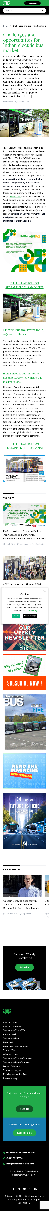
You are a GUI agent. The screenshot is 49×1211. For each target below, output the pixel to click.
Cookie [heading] (24, 594)
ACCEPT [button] (16, 616)
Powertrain (8, 1042)
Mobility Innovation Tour (15, 1074)
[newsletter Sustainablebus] (24, 633)
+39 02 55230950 (13, 1158)
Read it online (24, 1132)
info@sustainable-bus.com (19, 1163)
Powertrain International (15, 1046)
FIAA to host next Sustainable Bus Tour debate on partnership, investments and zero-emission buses (24, 535)
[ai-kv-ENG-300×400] (24, 821)
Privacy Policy (16, 1171)
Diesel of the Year (12, 1066)
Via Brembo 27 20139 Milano (20, 1152)
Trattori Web (9, 1050)
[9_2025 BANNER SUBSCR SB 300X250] (24, 672)
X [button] (44, 590)
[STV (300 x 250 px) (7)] (24, 771)
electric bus (15, 196)
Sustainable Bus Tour (27, 544)
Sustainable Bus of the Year (16, 1062)
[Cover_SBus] (24, 722)
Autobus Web (9, 1034)
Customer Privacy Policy (23, 1174)
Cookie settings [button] (30, 616)
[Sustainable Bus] (6, 3)
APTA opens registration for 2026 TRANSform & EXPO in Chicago (22, 586)
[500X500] (24, 250)
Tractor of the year (12, 1070)
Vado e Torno (10, 1022)
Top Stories (40, 544)
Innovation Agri (10, 1078)
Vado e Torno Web (12, 1026)
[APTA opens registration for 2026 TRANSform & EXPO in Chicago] (24, 568)
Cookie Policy (31, 1171)
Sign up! (24, 1108)
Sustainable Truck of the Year (17, 1058)
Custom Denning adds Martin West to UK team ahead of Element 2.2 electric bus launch (21, 904)
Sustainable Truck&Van (14, 1030)
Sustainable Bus (11, 1038)
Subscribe (24, 967)
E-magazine (32, 3)
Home (5, 26)
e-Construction (10, 1054)
